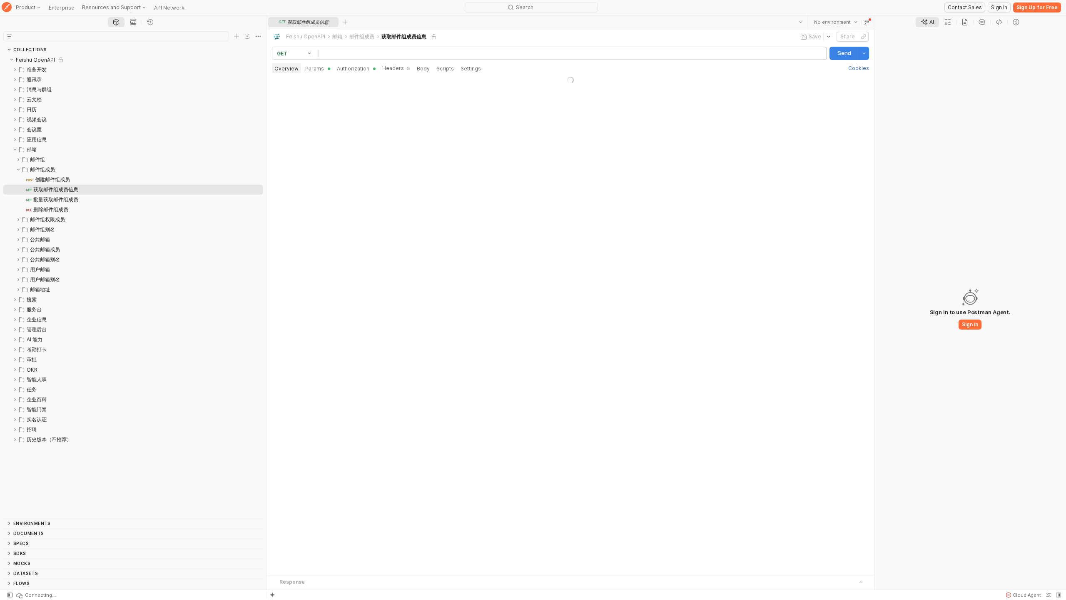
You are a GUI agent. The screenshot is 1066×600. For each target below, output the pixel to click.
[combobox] (836, 22)
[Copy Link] (864, 37)
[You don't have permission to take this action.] (345, 22)
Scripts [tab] (445, 68)
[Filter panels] (9, 36)
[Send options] (864, 53)
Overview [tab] (286, 68)
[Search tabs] (801, 22)
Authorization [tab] (353, 68)
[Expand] (15, 69)
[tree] (133, 286)
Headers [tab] (396, 68)
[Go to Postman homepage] (7, 7)
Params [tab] (314, 68)
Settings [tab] (471, 68)
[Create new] (237, 36)
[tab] (116, 22)
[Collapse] (11, 59)
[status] (35, 595)
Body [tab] (423, 68)
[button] (867, 22)
